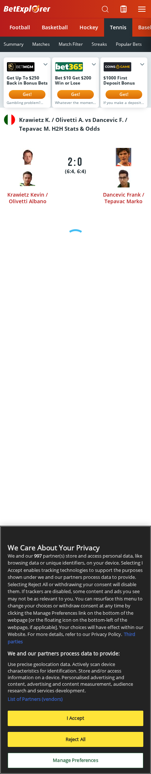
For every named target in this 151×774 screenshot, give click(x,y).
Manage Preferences (75, 760)
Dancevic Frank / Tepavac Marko (123, 198)
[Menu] (142, 9)
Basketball (55, 27)
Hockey (89, 27)
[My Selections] (123, 9)
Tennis (118, 27)
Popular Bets (129, 44)
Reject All (75, 739)
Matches (41, 44)
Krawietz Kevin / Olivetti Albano (27, 198)
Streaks (99, 44)
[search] (105, 9)
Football (20, 27)
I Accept (75, 718)
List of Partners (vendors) (35, 699)
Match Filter (71, 44)
